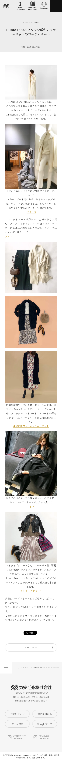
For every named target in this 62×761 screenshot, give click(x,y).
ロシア (31, 506)
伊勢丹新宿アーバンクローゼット (31, 426)
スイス (8, 236)
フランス (31, 212)
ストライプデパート (31, 591)
